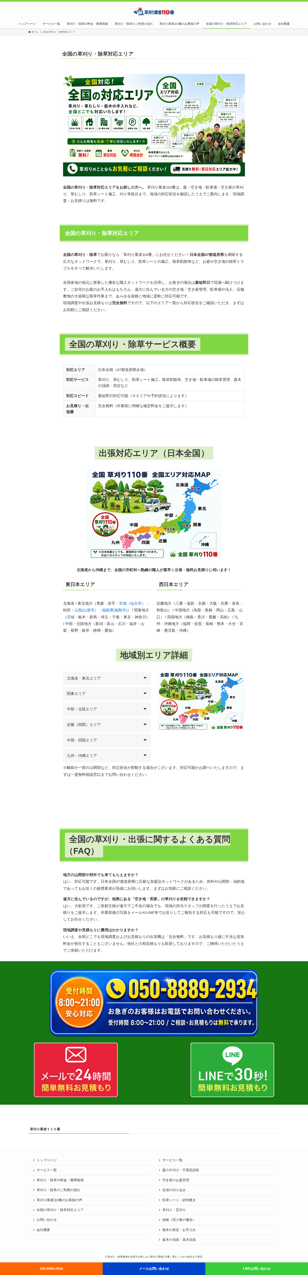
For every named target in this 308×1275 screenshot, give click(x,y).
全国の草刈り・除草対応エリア (60, 1210)
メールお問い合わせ (154, 1268)
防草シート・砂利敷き (179, 1200)
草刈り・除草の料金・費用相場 (60, 1180)
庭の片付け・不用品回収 (180, 1170)
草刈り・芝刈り (174, 1210)
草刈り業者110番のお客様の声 (59, 1200)
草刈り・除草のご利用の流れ (58, 1190)
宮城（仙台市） (132, 603)
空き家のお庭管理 (175, 1180)
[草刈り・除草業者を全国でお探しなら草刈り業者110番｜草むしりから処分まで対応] (154, 11)
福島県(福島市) (114, 610)
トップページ (47, 1160)
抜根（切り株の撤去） (179, 1220)
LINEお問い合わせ (257, 1268)
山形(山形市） (86, 610)
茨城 (70, 617)
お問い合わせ (47, 1220)
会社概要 (43, 1230)
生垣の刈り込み (174, 1190)
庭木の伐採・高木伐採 (179, 1239)
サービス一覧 (47, 1170)
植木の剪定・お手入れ (179, 1230)
